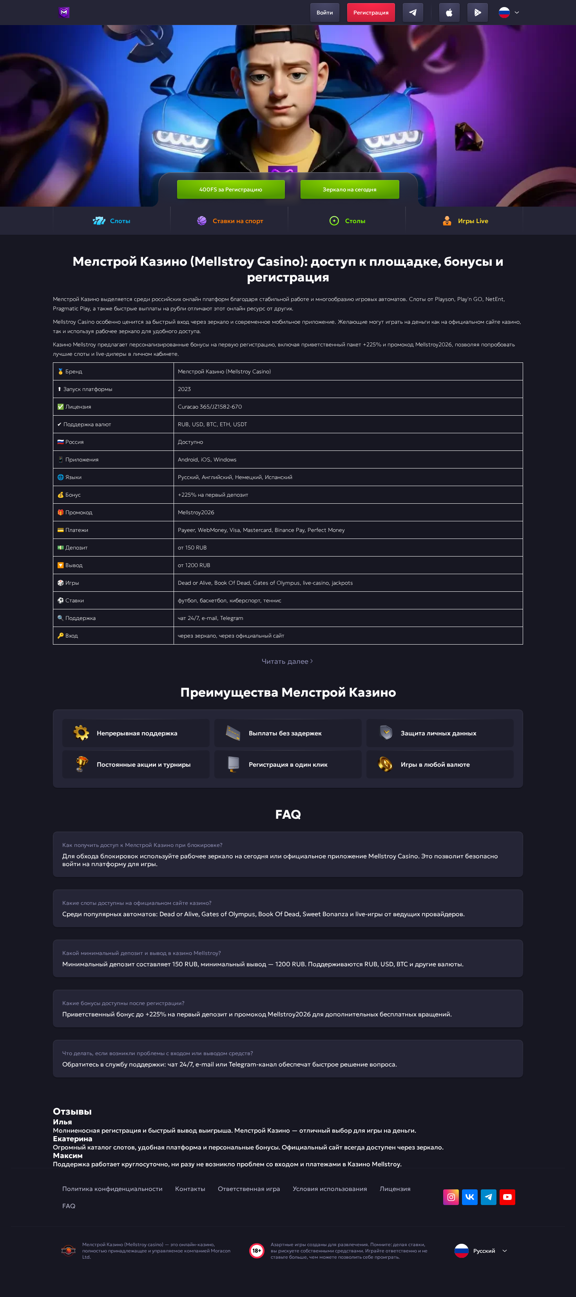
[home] (64, 12)
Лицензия (395, 1189)
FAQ (68, 1206)
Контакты (190, 1189)
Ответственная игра (249, 1189)
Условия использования (330, 1189)
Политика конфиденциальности (112, 1189)
